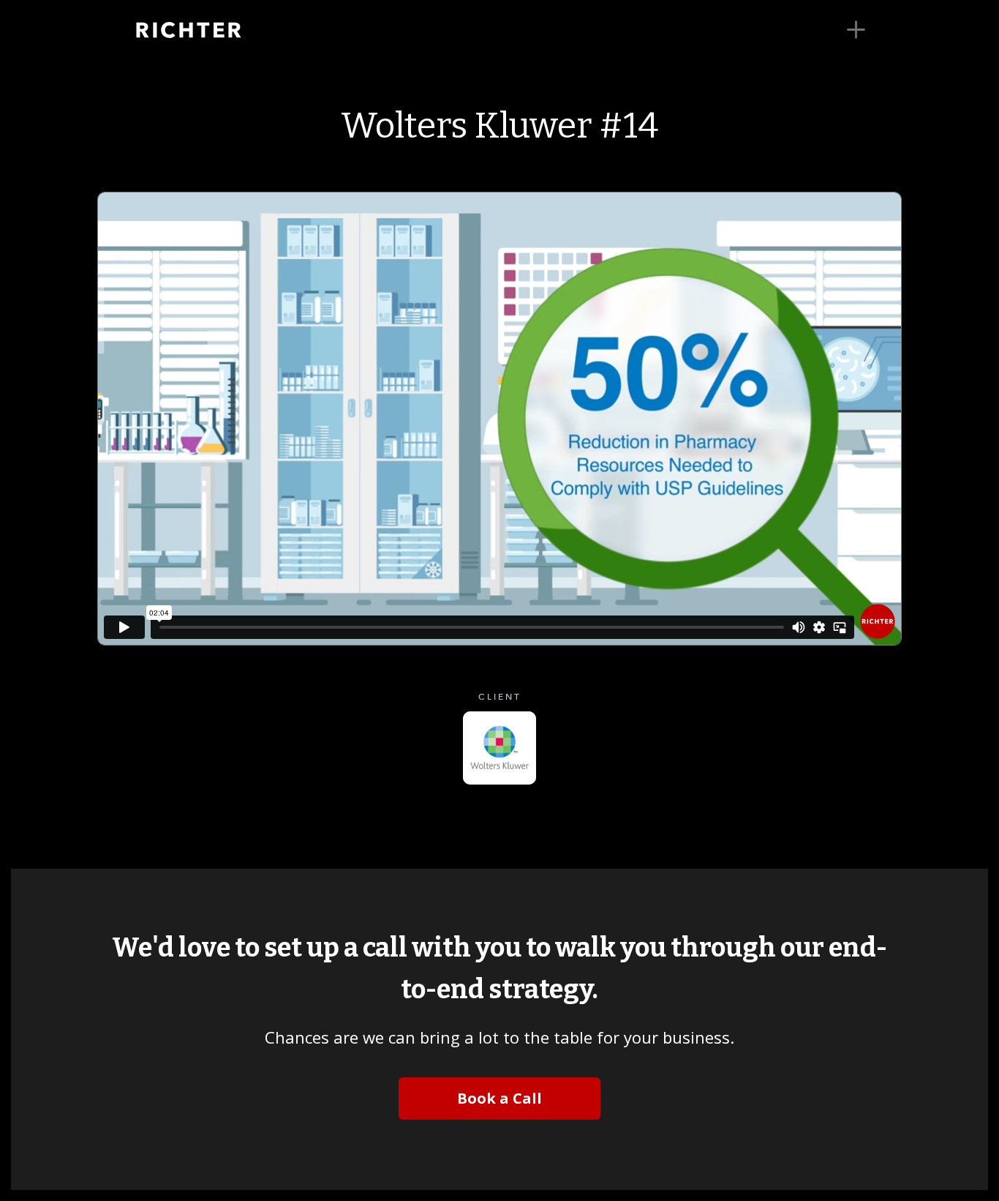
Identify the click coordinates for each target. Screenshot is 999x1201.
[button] (856, 30)
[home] (210, 30)
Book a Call (499, 1098)
